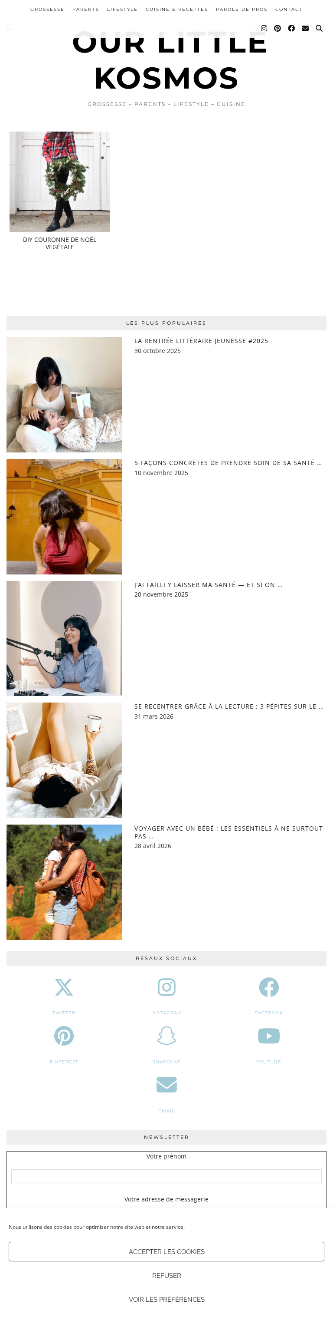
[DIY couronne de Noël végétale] (60, 182)
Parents (85, 9)
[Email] (306, 28)
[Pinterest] (278, 28)
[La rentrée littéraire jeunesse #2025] (64, 394)
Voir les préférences (167, 1300)
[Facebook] (292, 28)
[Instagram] (264, 28)
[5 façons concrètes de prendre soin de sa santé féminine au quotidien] (64, 516)
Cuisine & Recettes (177, 9)
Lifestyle (122, 9)
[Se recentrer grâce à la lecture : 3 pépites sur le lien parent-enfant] (64, 760)
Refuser (166, 1276)
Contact (289, 9)
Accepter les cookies (167, 1252)
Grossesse (47, 9)
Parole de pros (242, 9)
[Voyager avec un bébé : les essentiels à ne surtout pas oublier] (64, 882)
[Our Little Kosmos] (166, 48)
